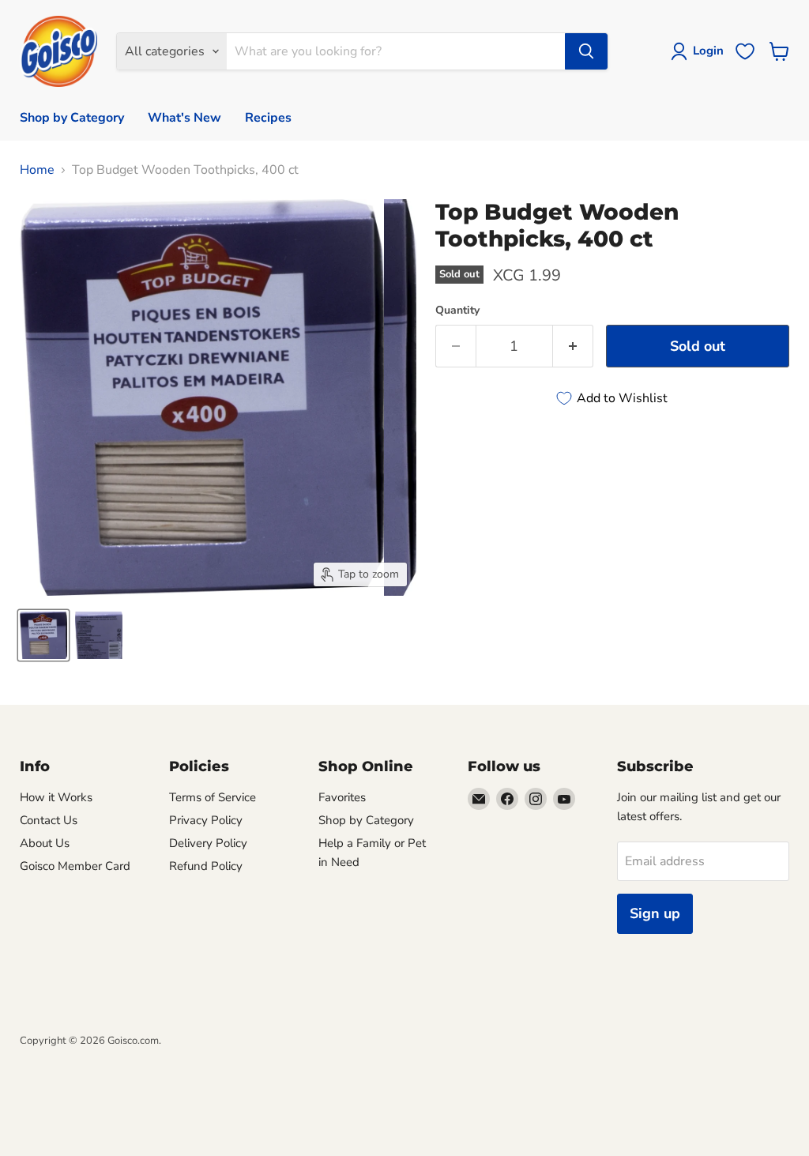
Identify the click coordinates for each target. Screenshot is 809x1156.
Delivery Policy (208, 843)
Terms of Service (212, 797)
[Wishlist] (745, 51)
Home (37, 170)
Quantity (457, 310)
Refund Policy (206, 866)
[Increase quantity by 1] (573, 346)
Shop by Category (72, 117)
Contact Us (48, 820)
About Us (45, 843)
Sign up (655, 913)
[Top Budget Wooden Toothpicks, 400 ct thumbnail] (43, 635)
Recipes (268, 117)
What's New (184, 117)
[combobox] (395, 51)
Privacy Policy (206, 820)
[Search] (586, 51)
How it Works (56, 797)
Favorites (342, 797)
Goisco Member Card (75, 866)
